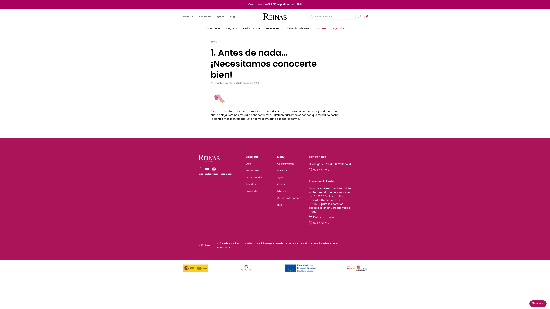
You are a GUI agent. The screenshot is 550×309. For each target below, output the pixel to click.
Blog (232, 16)
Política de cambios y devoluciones (319, 243)
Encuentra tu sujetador (330, 28)
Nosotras (188, 16)
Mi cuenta (282, 191)
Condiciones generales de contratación (277, 243)
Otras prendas (254, 177)
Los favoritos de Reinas (298, 28)
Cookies (247, 243)
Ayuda (220, 16)
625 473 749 (321, 169)
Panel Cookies (224, 247)
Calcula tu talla (285, 163)
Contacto (205, 16)
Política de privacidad (228, 243)
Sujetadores (213, 28)
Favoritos (251, 184)
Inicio (214, 41)
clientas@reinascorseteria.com (215, 174)
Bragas (230, 28)
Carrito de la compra (289, 198)
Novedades (272, 28)
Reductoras (250, 28)
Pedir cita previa (323, 217)
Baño (249, 163)
